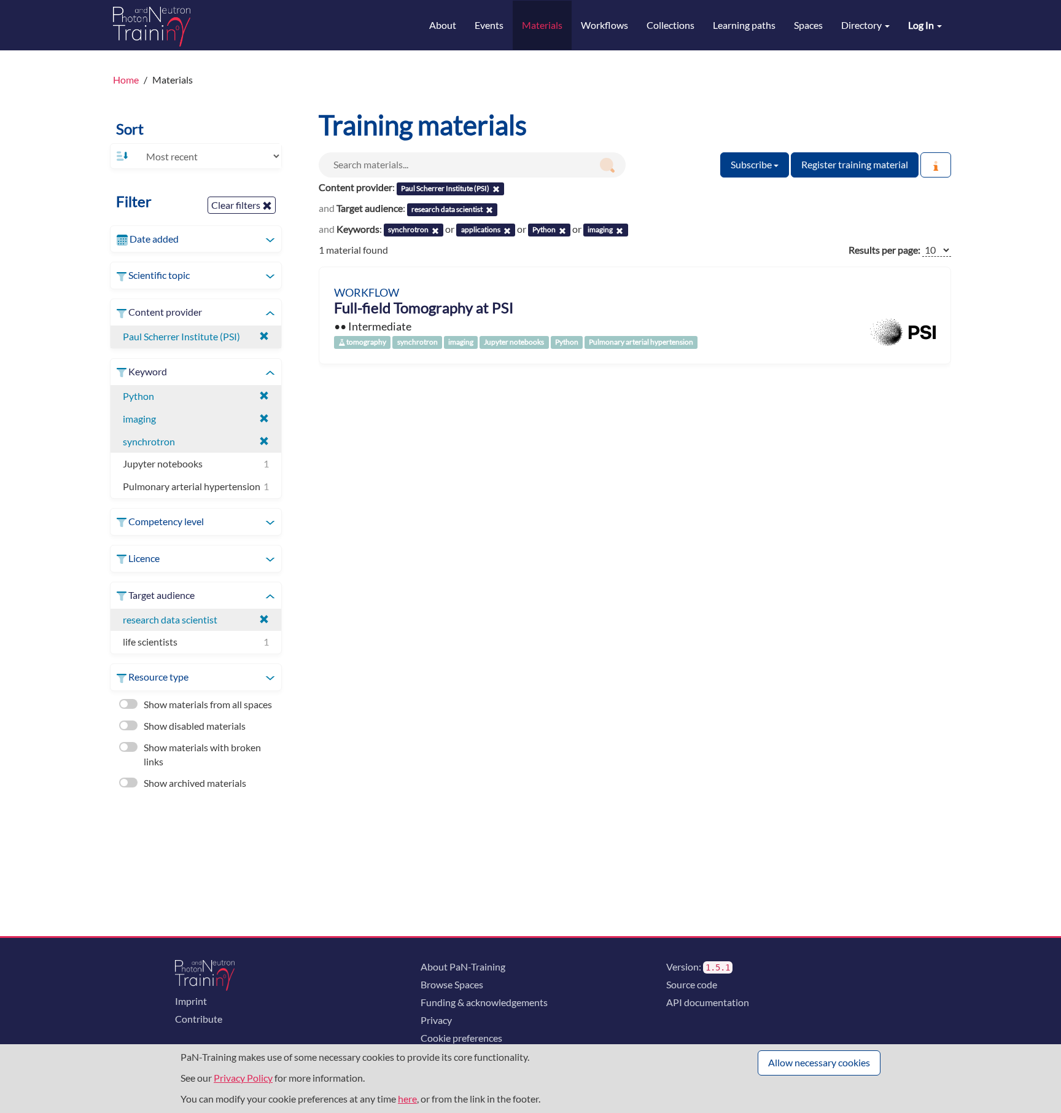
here (407, 1098)
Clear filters (236, 205)
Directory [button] (862, 25)
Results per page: (884, 250)
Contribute (198, 1019)
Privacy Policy (243, 1078)
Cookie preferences (461, 1038)
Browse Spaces (452, 984)
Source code (691, 984)
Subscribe (752, 164)
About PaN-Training (463, 966)
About (442, 25)
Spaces (808, 25)
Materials (542, 25)
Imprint (191, 1001)
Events (489, 25)
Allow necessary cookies (819, 1062)
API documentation (707, 1002)
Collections (670, 25)
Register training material (854, 164)
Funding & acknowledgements (484, 1002)
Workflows (604, 25)
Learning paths (744, 25)
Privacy (436, 1020)
